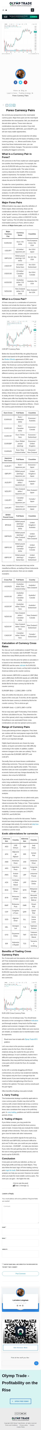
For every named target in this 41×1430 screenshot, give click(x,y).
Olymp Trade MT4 (31, 1039)
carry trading (12, 1112)
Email (4, 1238)
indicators (34, 1020)
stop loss (35, 824)
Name (4, 1227)
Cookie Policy (21, 1427)
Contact (32, 1425)
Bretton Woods (10, 359)
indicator (23, 665)
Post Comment (20, 1273)
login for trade (11, 1170)
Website (4, 1249)
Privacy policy (24, 1425)
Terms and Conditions (11, 1425)
